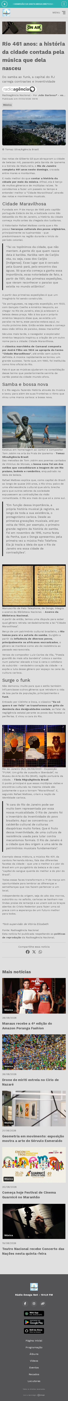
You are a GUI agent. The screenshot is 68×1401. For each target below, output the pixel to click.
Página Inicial (34, 1340)
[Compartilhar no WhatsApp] (40, 952)
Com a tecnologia (29, 1395)
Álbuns (34, 1353)
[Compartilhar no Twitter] (34, 952)
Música (7, 104)
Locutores (34, 1381)
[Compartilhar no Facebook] (28, 952)
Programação (34, 1347)
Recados (34, 1374)
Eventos (34, 1367)
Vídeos (34, 1360)
